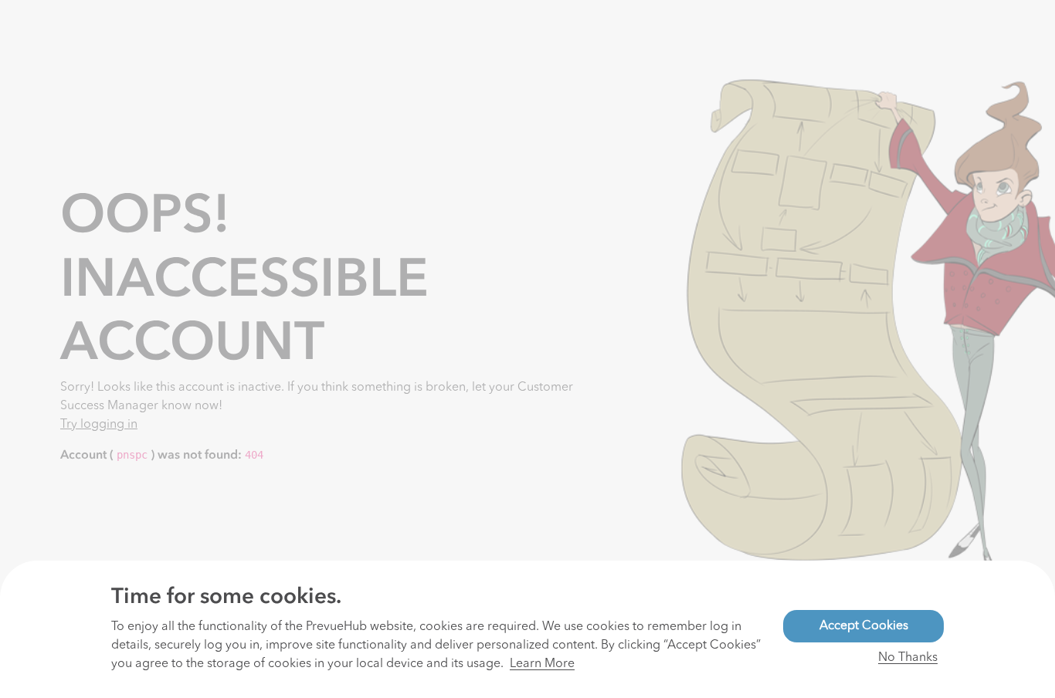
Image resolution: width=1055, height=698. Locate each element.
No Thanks (908, 658)
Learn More (542, 664)
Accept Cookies (863, 626)
